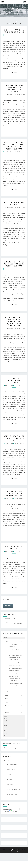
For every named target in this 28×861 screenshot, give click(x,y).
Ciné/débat (10, 784)
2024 (5, 718)
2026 (5, 638)
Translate (15, 811)
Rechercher (6, 599)
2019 (5, 731)
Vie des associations (12, 794)
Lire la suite (14, 72)
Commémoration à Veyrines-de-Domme (14, 31)
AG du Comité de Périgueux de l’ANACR (14, 381)
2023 (5, 721)
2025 (5, 716)
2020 (5, 728)
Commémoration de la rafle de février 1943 (14, 438)
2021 (5, 726)
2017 (5, 735)
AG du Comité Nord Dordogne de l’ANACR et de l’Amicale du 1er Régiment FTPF (14, 321)
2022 (5, 723)
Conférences (10, 779)
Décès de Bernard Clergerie (14, 548)
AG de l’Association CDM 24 (14, 203)
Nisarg (16, 851)
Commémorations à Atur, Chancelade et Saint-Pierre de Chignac (15, 657)
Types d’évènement (9, 761)
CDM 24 (3, 2)
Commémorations (12, 764)
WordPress (23, 849)
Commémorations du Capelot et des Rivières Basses (14, 493)
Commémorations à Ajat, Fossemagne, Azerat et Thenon (15, 686)
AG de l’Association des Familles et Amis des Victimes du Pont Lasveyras (14, 146)
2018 (5, 733)
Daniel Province (20, 35)
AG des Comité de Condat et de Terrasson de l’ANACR (14, 88)
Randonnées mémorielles (13, 789)
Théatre (9, 774)
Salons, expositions (12, 769)
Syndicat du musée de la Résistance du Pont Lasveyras (14, 264)
